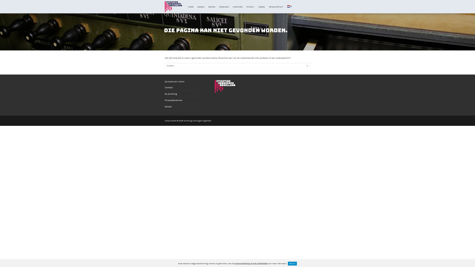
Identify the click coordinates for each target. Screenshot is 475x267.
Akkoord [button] (292, 264)
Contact (169, 87)
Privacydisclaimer (173, 100)
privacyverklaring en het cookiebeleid (251, 263)
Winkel (168, 106)
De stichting (171, 94)
